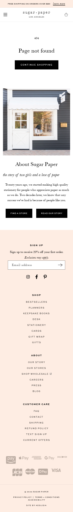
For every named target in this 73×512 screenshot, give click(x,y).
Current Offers (36, 439)
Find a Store (19, 213)
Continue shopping (37, 64)
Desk (36, 319)
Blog (37, 391)
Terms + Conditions (47, 497)
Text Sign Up (36, 434)
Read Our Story (51, 213)
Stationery (36, 325)
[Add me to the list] (60, 265)
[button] (5, 15)
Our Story (36, 362)
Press (36, 385)
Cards (37, 330)
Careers (37, 379)
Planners (37, 307)
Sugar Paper (41, 492)
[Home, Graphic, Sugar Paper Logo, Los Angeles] (36, 14)
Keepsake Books (36, 313)
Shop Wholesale (35, 373)
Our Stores (36, 367)
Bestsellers (36, 301)
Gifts (36, 342)
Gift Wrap (36, 336)
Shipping (36, 422)
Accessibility (36, 500)
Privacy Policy (23, 497)
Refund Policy (36, 428)
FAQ (36, 410)
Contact (36, 416)
